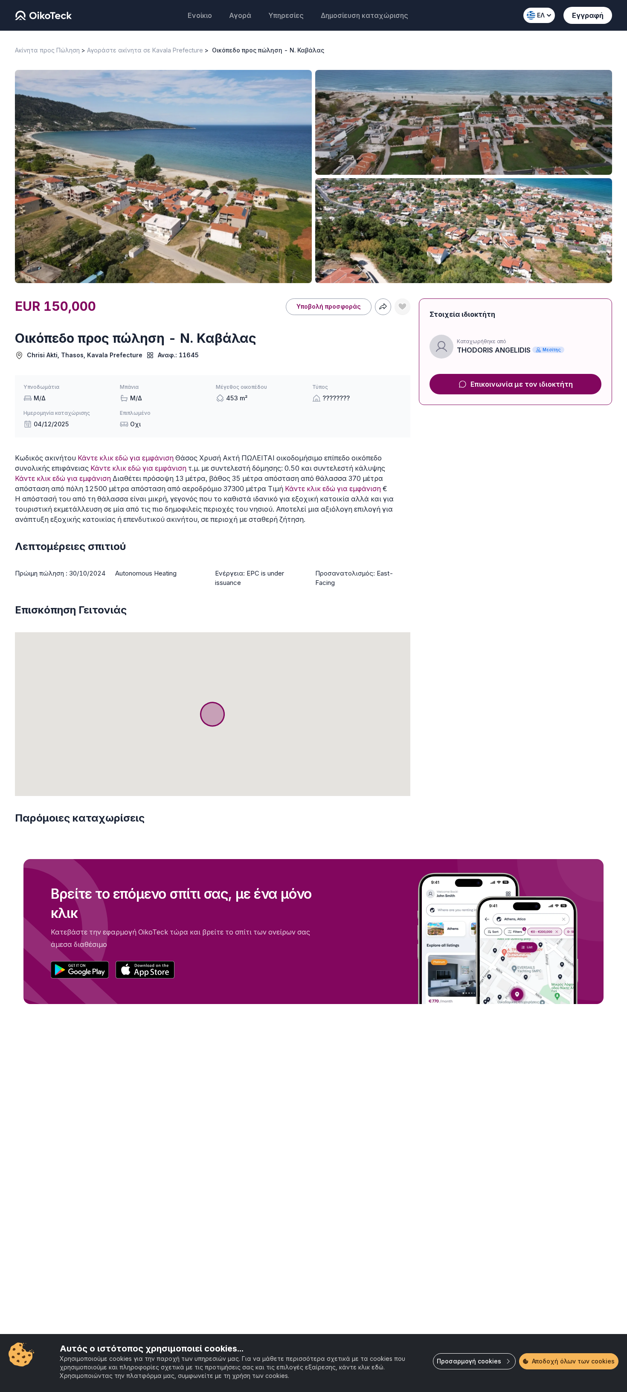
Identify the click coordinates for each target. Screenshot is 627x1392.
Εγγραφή (588, 15)
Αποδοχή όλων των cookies (573, 1361)
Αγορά (240, 15)
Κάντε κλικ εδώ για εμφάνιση (126, 458)
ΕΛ (541, 15)
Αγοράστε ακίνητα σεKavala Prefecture (145, 50)
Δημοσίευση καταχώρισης (364, 15)
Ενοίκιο (200, 15)
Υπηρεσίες (286, 15)
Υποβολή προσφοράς (328, 306)
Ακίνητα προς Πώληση (47, 50)
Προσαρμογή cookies (469, 1361)
